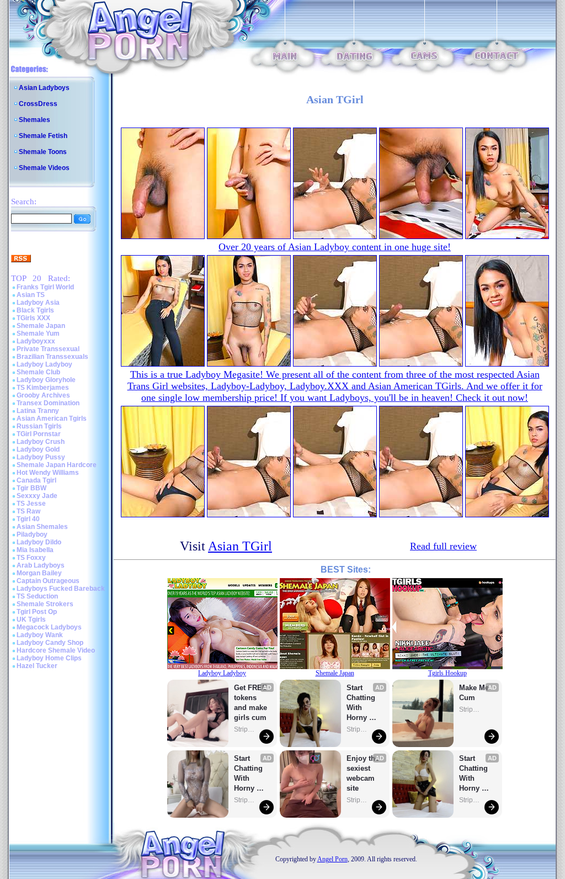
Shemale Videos (44, 168)
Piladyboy (32, 534)
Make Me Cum (475, 693)
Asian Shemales (42, 527)
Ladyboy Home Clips (49, 658)
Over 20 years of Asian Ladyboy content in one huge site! (334, 246)
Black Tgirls (35, 310)
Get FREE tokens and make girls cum (250, 703)
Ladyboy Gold (38, 449)
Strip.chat (245, 729)
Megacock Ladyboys (49, 627)
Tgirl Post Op (37, 612)
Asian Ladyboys (44, 88)
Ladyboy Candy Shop (50, 643)
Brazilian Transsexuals (52, 357)
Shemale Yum (38, 333)
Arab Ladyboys (41, 565)
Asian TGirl (240, 546)
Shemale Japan (41, 326)
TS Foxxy (31, 558)
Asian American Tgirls (52, 418)
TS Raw (28, 511)
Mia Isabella (35, 550)
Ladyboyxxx (36, 341)
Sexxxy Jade (37, 496)
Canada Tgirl (36, 480)
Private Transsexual (48, 349)
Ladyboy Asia (38, 302)
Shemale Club (38, 372)
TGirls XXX (33, 318)
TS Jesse (31, 503)
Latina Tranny (38, 411)
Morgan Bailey (39, 573)
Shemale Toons (43, 152)
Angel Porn (332, 859)
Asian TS (31, 295)
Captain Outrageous (48, 581)
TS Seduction (37, 596)
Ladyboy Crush (41, 442)
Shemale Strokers (45, 604)
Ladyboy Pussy (41, 457)
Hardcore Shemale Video (56, 650)
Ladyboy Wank (40, 635)
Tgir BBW (31, 488)
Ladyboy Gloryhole (46, 380)
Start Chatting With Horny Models (249, 773)
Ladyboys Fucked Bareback (61, 588)
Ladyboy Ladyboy (44, 364)
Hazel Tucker (37, 666)
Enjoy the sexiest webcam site (363, 773)
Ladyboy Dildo (39, 542)
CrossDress (38, 104)
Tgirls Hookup (447, 673)
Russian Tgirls (39, 426)
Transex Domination (48, 403)
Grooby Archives (43, 395)
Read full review (443, 546)
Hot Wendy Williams (48, 472)
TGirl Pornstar (39, 434)
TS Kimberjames (43, 387)
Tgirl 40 (28, 519)
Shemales (34, 120)
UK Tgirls (31, 619)
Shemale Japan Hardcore (57, 465)
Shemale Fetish (43, 136)
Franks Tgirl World (45, 287)
